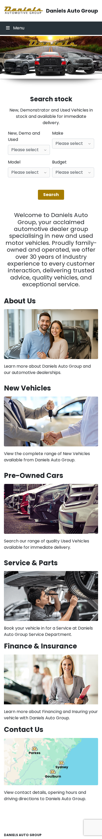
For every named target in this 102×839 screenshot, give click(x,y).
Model (14, 162)
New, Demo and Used (24, 136)
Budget (59, 162)
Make (57, 133)
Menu (18, 28)
